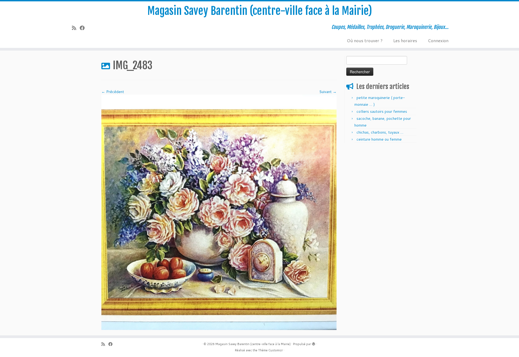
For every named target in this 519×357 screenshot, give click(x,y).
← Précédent (112, 91)
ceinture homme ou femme (379, 139)
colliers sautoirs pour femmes (382, 111)
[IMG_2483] (219, 212)
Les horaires (405, 40)
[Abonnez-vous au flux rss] (76, 27)
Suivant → (328, 91)
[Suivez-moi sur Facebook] (84, 27)
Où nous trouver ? (364, 40)
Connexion (438, 40)
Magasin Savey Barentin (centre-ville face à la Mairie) (259, 10)
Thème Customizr (270, 350)
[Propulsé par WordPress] (313, 343)
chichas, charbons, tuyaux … (380, 132)
